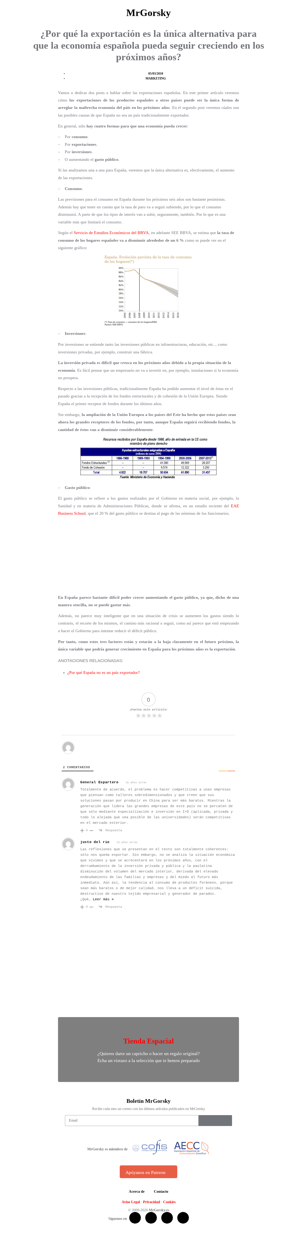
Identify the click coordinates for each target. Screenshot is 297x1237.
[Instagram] (183, 1218)
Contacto (161, 1191)
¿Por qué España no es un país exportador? (103, 672)
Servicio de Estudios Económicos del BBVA (111, 232)
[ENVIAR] (215, 1120)
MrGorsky (148, 12)
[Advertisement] (148, 555)
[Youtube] (167, 1218)
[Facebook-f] (135, 1218)
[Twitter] (151, 1218)
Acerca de (137, 1191)
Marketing (155, 78)
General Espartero (99, 782)
